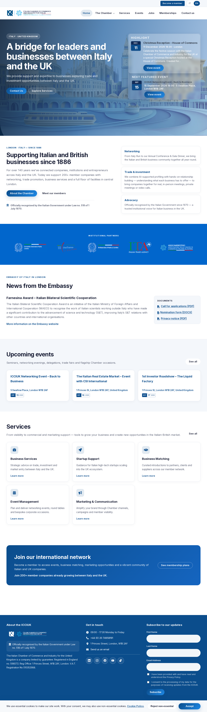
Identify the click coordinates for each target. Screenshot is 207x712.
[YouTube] (113, 660)
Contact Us (16, 90)
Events (139, 13)
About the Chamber (22, 193)
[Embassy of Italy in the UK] (103, 247)
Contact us (187, 13)
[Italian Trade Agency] (140, 247)
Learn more (17, 475)
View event (153, 67)
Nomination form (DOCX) (176, 312)
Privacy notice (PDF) (174, 318)
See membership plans (175, 565)
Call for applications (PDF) (177, 306)
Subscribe (155, 692)
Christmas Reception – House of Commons (170, 42)
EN (196, 3)
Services (124, 13)
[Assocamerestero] (176, 247)
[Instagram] (97, 660)
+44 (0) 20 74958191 (102, 638)
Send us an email (100, 649)
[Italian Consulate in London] (30, 247)
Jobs (151, 13)
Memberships (167, 13)
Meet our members (54, 193)
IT (190, 3)
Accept (190, 706)
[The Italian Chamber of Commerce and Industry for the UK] (29, 13)
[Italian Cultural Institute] (67, 247)
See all (193, 361)
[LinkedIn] (89, 660)
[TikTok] (121, 660)
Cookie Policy (135, 706)
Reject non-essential (162, 706)
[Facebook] (105, 660)
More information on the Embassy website (32, 324)
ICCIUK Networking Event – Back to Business (168, 82)
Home (86, 13)
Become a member (172, 3)
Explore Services (42, 90)
